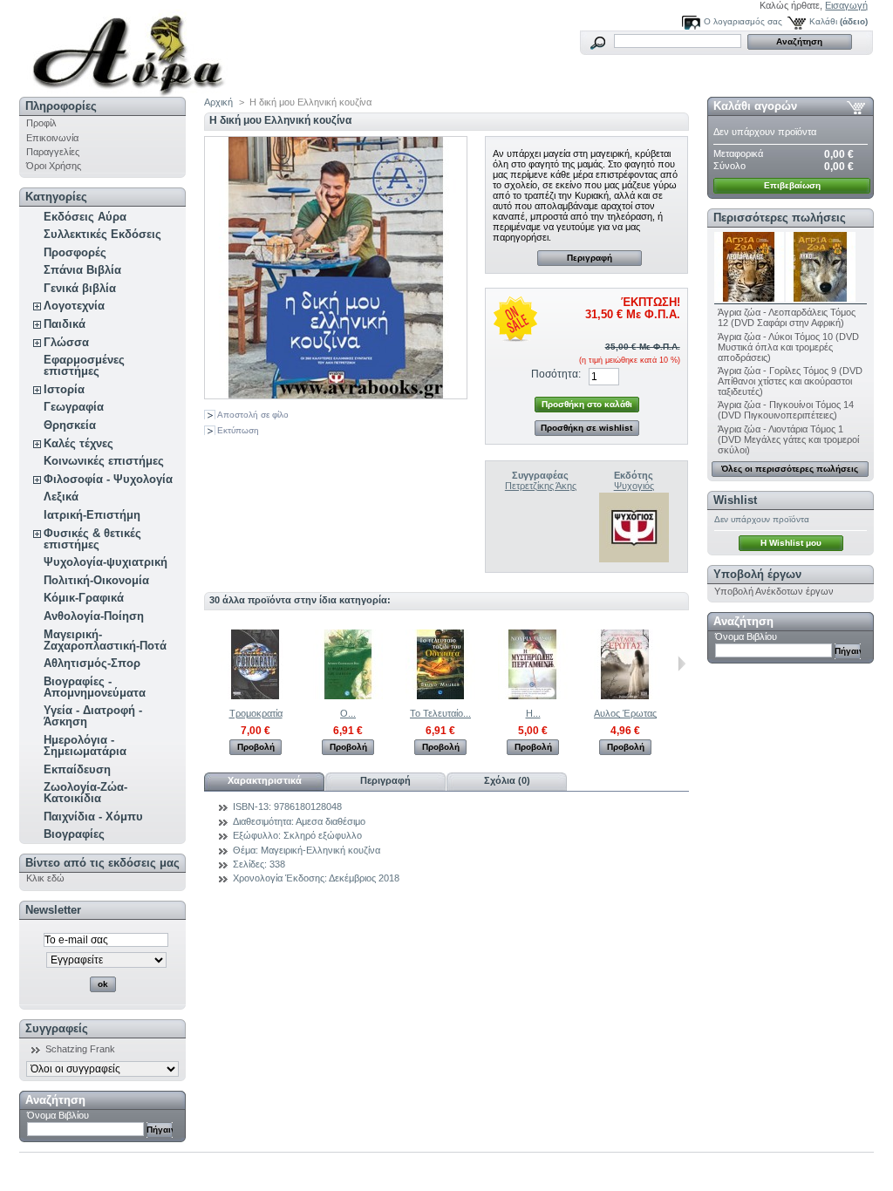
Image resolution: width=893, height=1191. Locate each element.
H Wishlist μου (790, 543)
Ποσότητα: (556, 374)
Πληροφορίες (61, 105)
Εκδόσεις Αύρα (85, 216)
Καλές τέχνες (78, 443)
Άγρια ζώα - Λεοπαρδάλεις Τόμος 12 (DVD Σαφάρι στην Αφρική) (787, 317)
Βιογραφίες (74, 834)
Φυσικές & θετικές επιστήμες (92, 539)
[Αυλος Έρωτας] (625, 696)
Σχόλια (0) (507, 780)
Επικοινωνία (52, 138)
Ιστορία (64, 389)
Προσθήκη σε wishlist (586, 427)
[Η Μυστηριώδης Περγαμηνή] (533, 696)
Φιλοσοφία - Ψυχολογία (108, 479)
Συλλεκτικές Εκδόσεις (102, 234)
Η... (533, 713)
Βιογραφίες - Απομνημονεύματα (95, 687)
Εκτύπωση (238, 430)
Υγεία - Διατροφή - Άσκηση (93, 716)
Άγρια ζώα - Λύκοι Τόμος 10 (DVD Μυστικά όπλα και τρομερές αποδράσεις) (788, 347)
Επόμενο (681, 663)
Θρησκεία (70, 425)
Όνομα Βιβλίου (58, 1115)
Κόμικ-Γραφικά (84, 597)
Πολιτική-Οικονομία (96, 580)
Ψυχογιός (634, 485)
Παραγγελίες (52, 151)
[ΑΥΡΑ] (134, 48)
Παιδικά (64, 323)
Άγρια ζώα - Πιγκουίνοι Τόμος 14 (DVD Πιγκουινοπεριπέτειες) (786, 409)
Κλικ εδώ (45, 878)
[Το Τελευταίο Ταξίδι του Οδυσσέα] (440, 696)
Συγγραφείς (56, 1028)
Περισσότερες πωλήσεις (779, 217)
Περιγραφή (589, 257)
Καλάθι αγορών (755, 105)
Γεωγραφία (74, 406)
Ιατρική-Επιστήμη (92, 514)
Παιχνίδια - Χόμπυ (93, 816)
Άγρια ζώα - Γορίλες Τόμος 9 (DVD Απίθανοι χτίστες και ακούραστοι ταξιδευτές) (790, 381)
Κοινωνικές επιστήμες (104, 460)
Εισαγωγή (846, 5)
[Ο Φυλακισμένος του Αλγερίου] (348, 696)
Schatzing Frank (80, 1049)
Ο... (348, 713)
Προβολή (256, 747)
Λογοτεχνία (74, 305)
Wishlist (735, 500)
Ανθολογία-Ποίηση (94, 616)
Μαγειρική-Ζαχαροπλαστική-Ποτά (105, 640)
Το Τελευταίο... (440, 713)
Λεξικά (61, 496)
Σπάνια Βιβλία (82, 269)
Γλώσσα (66, 342)
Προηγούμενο (208, 663)
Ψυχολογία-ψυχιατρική (105, 561)
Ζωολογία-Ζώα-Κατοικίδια (85, 792)
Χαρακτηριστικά (265, 780)
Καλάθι (823, 21)
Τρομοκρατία (256, 713)
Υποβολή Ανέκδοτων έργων (774, 591)
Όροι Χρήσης (53, 165)
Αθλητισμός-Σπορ (92, 663)
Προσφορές (75, 252)
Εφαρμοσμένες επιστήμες (84, 365)
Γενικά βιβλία (80, 288)
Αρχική (218, 102)
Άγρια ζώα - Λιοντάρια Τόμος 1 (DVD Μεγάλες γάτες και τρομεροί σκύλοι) (788, 439)
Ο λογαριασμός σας (743, 21)
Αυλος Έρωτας (625, 713)
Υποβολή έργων (757, 574)
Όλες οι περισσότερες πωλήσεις (789, 468)
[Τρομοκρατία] (255, 696)
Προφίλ (41, 123)
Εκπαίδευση (77, 769)
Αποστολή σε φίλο (253, 414)
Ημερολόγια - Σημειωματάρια (85, 745)
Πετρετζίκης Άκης (540, 485)
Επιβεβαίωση (792, 185)
